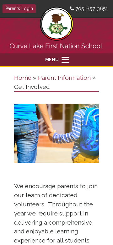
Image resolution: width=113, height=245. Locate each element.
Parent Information (64, 77)
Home (22, 77)
